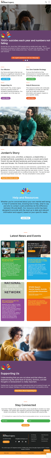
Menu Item (6, 453)
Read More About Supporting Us (25, 390)
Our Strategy (33, 434)
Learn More (5, 79)
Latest (42, 436)
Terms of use (18, 453)
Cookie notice (44, 453)
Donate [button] (6, 441)
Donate (47, 450)
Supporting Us (34, 439)
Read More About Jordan (10, 178)
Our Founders (33, 436)
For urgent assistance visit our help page (26, 58)
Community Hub (44, 441)
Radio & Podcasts (44, 439)
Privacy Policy (31, 453)
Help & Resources (44, 434)
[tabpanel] (25, 33)
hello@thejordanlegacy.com (21, 438)
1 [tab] (23, 60)
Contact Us (33, 441)
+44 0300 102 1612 (7, 438)
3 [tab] (27, 60)
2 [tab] (25, 60)
